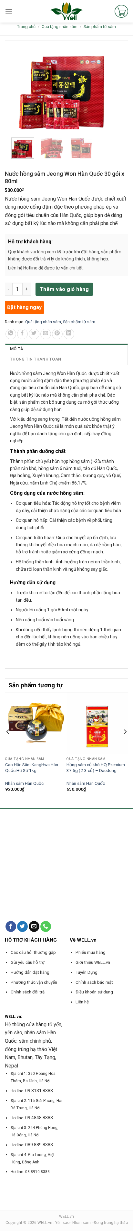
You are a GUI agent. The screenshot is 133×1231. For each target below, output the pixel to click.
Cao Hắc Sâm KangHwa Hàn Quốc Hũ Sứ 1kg (31, 767)
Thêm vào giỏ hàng (64, 289)
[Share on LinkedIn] (69, 334)
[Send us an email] (34, 926)
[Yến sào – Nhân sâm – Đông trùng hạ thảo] (66, 11)
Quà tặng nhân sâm (59, 26)
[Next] (125, 744)
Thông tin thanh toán (35, 359)
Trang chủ (26, 26)
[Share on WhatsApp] (10, 334)
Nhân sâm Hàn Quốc (24, 783)
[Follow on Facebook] (10, 926)
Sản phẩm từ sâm (100, 26)
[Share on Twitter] (34, 334)
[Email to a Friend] (45, 334)
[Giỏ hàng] (121, 11)
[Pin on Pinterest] (57, 334)
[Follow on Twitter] (22, 926)
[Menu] (9, 11)
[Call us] (45, 926)
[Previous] (8, 744)
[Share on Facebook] (22, 334)
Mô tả (16, 348)
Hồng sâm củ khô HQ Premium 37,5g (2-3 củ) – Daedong (95, 767)
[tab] (66, 349)
